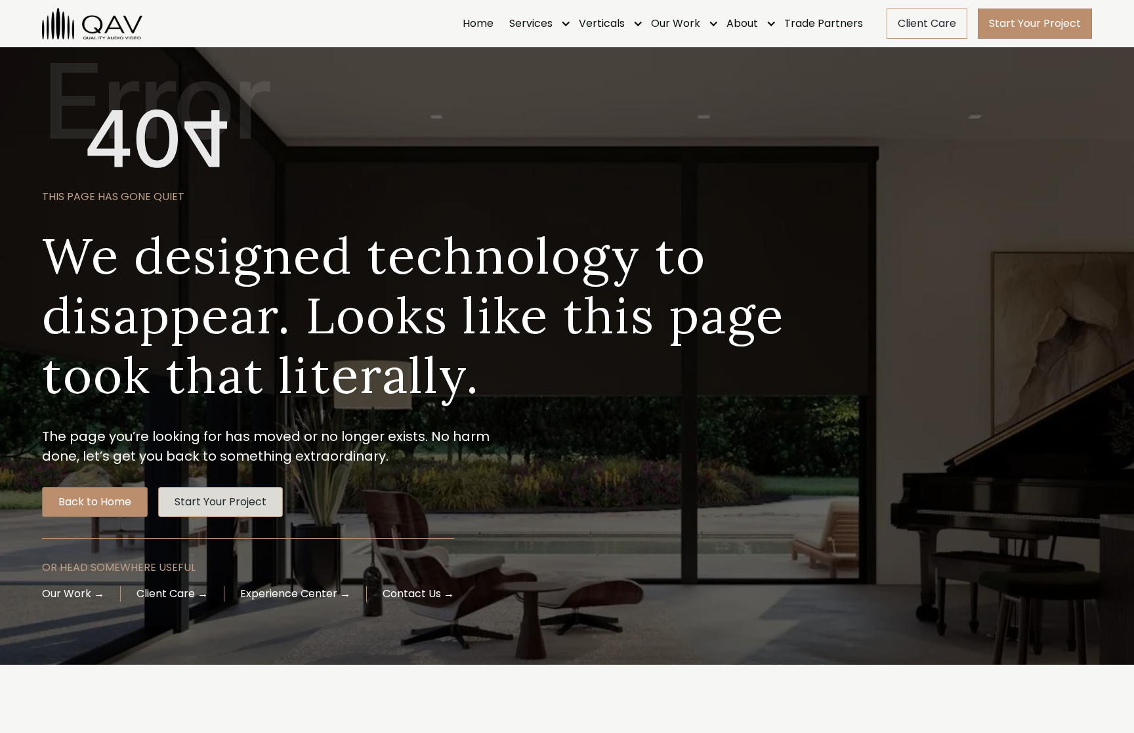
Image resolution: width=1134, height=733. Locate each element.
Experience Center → (295, 593)
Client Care (927, 23)
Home (478, 23)
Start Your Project (1035, 23)
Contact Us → (418, 593)
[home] (92, 23)
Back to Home (94, 501)
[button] (536, 23)
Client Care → (172, 593)
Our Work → (73, 593)
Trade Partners (823, 23)
